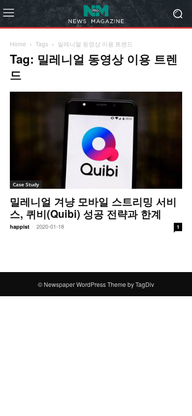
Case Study (26, 184)
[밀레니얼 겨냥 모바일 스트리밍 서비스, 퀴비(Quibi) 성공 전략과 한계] (96, 140)
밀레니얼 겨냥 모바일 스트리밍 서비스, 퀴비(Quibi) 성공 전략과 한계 (93, 207)
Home (18, 43)
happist (20, 226)
